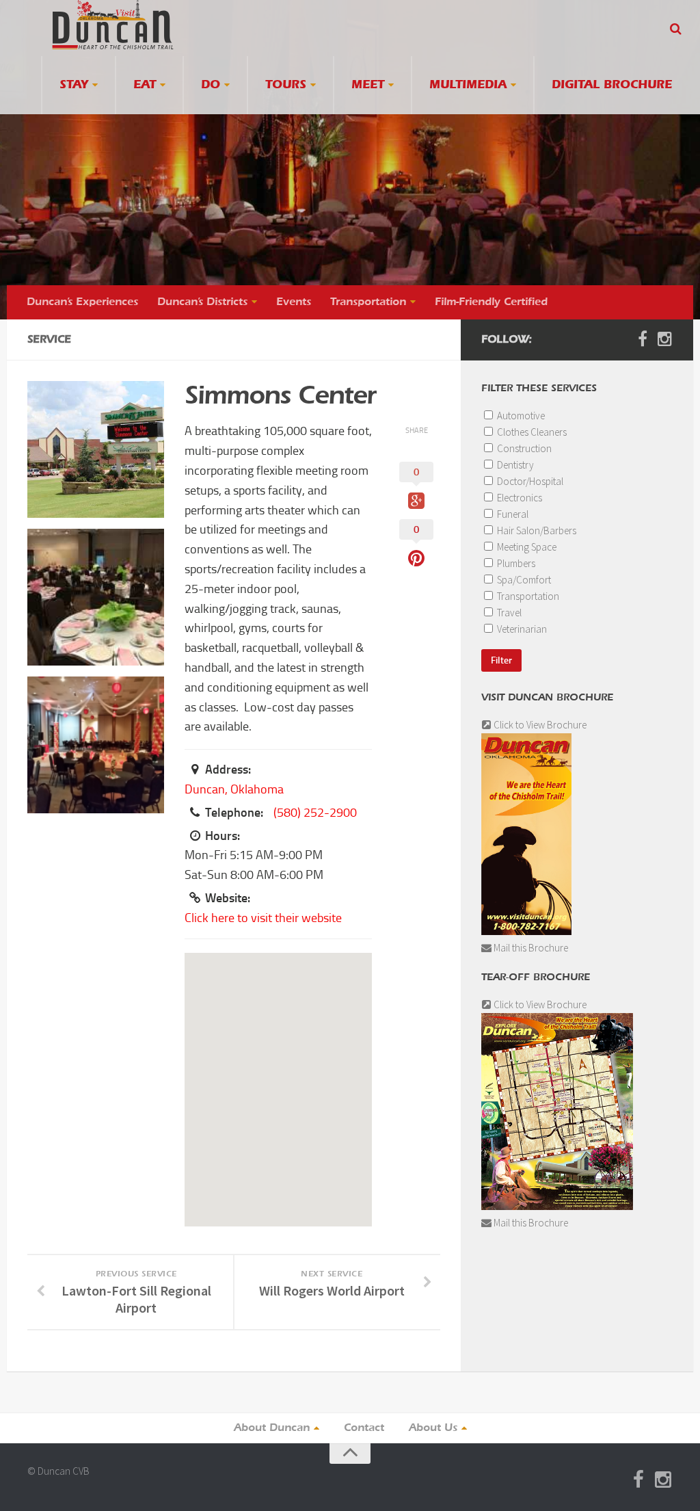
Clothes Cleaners (531, 431)
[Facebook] (642, 339)
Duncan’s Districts (202, 302)
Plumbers (515, 563)
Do (210, 85)
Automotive (520, 415)
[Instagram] (664, 339)
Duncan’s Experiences (82, 302)
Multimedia (468, 85)
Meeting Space (525, 546)
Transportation (368, 302)
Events (293, 302)
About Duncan (272, 1428)
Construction (523, 448)
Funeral (511, 514)
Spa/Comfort (523, 579)
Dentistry (514, 464)
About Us (433, 1428)
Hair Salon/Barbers (535, 530)
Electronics (518, 497)
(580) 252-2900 (315, 812)
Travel (508, 612)
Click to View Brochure (539, 724)
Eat (144, 85)
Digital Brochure (612, 85)
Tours (285, 85)
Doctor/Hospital (529, 481)
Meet (367, 85)
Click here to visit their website (263, 917)
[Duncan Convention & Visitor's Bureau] (113, 24)
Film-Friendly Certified (491, 302)
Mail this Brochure (530, 947)
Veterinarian (521, 628)
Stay (73, 85)
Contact (364, 1428)
